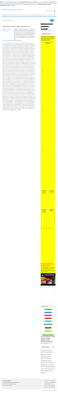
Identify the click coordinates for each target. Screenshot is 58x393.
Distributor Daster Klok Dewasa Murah (48, 366)
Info (19, 43)
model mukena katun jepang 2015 (22, 98)
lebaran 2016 (7, 98)
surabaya (4, 108)
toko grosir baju (21, 108)
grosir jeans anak (13, 67)
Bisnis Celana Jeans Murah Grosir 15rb (11, 51)
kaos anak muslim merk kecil (20, 90)
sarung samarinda (21, 107)
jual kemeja (9, 86)
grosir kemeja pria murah (14, 75)
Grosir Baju (16, 43)
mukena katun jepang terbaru (29, 102)
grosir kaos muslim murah (20, 71)
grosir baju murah (10, 60)
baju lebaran (15, 45)
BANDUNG (46, 385)
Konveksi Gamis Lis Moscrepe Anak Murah (48, 371)
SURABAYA (46, 387)
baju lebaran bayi (14, 47)
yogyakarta (19, 109)
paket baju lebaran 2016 (18, 104)
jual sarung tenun (12, 88)
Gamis (13, 43)
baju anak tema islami (8, 45)
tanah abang (8, 108)
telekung (16, 108)
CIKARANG (46, 380)
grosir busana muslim (17, 64)
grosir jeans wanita (6, 68)
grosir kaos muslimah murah (12, 73)
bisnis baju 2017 (27, 49)
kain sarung (17, 88)
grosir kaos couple (16, 70)
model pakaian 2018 (31, 98)
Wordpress (55, 390)
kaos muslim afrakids (28, 92)
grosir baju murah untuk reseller (8, 62)
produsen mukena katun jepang (8, 105)
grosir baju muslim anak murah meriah (13, 63)
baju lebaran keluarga (21, 47)
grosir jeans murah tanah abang (28, 67)
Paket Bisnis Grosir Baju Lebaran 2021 (16, 26)
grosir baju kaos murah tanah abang (17, 59)
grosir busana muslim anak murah (27, 64)
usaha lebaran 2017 (13, 109)
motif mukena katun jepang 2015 (8, 100)
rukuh (12, 107)
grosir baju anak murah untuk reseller (19, 58)
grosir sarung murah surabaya (27, 78)
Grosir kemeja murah (16, 74)
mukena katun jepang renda (9, 102)
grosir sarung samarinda (16, 79)
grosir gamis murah (6, 67)
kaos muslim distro (21, 94)
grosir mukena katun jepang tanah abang (20, 77)
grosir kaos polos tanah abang (23, 73)
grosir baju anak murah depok (15, 56)
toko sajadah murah (6, 109)
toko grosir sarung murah (29, 108)
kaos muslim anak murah (11, 93)
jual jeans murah (29, 85)
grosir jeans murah (19, 67)
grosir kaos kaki (29, 70)
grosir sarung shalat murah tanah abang (28, 79)
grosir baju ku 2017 (27, 59)
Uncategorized (18, 44)
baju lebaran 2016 (20, 45)
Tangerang (13, 108)
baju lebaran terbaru (31, 48)
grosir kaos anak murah (23, 68)
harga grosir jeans (6, 83)
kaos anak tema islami (29, 90)
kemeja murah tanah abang (10, 97)
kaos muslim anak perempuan (21, 93)
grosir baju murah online (29, 60)
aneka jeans (28, 44)
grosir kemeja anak (31, 73)
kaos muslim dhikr (15, 94)
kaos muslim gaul (28, 94)
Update (22, 44)
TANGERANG (46, 382)
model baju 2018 (13, 98)
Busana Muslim (8, 43)
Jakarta (6, 85)
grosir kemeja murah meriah (25, 74)
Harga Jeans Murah (12, 83)
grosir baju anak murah (16, 55)
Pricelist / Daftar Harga (48, 30)
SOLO (45, 383)
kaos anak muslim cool (27, 89)
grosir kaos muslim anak (11, 71)
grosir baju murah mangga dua (19, 60)
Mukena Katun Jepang (6, 44)
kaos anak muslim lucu (11, 90)
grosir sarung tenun (16, 81)
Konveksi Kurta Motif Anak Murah (47, 351)
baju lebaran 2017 (27, 45)
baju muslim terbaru (6, 49)
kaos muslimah (16, 96)
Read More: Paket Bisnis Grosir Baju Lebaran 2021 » (12, 40)
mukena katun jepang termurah (8, 104)
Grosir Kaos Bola (10, 70)
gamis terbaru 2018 (8, 55)
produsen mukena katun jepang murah (20, 105)
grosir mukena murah (31, 77)
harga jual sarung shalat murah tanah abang (23, 83)
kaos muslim (22, 92)
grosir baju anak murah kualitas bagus (27, 56)
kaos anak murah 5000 (23, 88)
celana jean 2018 (27, 51)
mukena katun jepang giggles (8, 101)
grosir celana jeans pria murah (16, 66)
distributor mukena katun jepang (23, 52)
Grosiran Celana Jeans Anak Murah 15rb (27, 81)
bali (10, 49)
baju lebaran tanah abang (23, 48)
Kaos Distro (22, 43)
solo (34, 107)
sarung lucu (16, 107)
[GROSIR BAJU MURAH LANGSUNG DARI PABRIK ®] (12, 9)
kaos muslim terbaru (10, 96)
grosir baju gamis (29, 58)
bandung (13, 49)
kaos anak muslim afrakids (18, 89)
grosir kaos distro (23, 70)
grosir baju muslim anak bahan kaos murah (21, 62)
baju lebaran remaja (28, 47)
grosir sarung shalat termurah (8, 81)
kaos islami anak (7, 92)
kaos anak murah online (9, 89)
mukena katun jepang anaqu (29, 100)
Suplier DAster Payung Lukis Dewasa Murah (46, 356)
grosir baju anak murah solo (7, 58)
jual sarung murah (26, 86)
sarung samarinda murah (29, 107)
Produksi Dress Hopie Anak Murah (48, 361)
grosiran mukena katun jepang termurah (9, 82)
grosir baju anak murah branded (25, 55)
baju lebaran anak (8, 47)
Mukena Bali (31, 43)
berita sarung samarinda (19, 49)
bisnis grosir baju (21, 51)
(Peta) (51, 269)
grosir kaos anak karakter (14, 68)
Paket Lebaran (13, 44)
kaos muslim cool (8, 94)
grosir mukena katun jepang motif (24, 75)
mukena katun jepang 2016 (19, 100)
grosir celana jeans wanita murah (27, 66)
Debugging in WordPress (6, 4)
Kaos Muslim (26, 43)
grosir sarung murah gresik (17, 78)
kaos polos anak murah (24, 96)
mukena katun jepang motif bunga (19, 101)
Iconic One (43, 390)
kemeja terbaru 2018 (18, 97)
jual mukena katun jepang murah (17, 86)
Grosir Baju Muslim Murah (25, 63)
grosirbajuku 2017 (26, 82)
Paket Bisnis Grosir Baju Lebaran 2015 (29, 104)
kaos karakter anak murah (15, 92)
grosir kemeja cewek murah (7, 74)
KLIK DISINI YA (45, 343)
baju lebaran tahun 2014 (14, 48)
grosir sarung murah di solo (7, 78)
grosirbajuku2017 (32, 82)
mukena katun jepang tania (19, 102)
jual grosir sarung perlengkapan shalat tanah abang (17, 85)
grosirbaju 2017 (19, 82)
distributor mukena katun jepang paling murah (21, 53)
